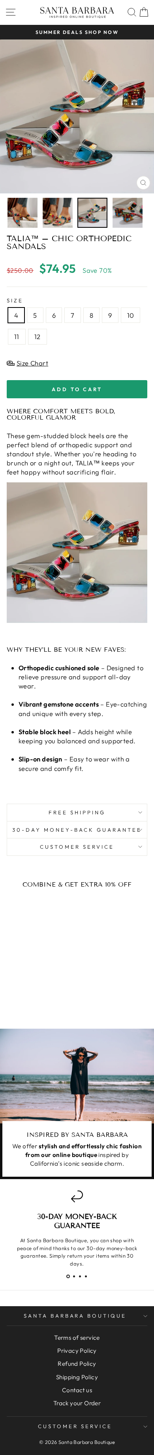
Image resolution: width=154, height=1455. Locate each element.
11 (16, 336)
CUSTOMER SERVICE (77, 847)
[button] (68, 1276)
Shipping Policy (77, 1377)
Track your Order (77, 1403)
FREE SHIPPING (77, 812)
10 (130, 315)
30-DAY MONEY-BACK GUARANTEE (76, 830)
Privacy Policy (77, 1350)
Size (15, 300)
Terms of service (77, 1337)
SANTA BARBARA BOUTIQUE (75, 1315)
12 (37, 336)
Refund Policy (77, 1363)
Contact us (77, 1390)
